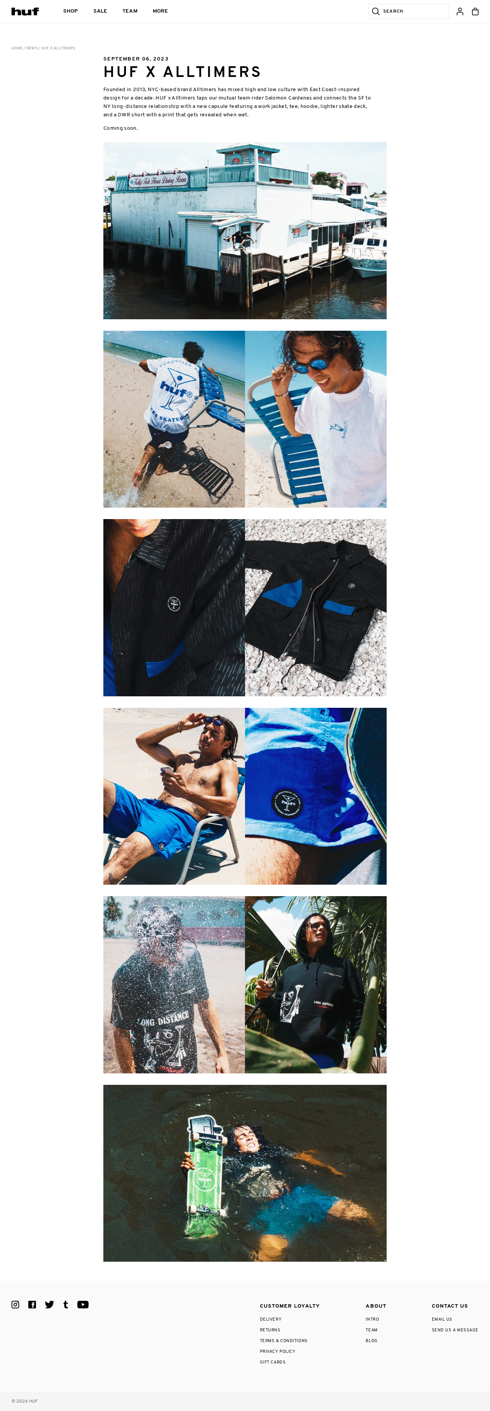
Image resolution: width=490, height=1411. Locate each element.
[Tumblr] (66, 1304)
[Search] (374, 11)
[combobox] (414, 11)
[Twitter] (50, 1304)
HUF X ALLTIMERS (58, 48)
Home (17, 48)
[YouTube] (83, 1304)
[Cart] (475, 11)
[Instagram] (15, 1304)
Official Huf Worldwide (28, 11)
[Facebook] (32, 1304)
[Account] (459, 11)
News (32, 48)
